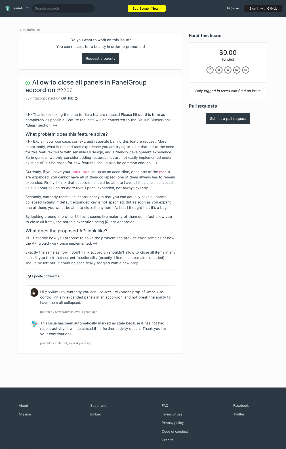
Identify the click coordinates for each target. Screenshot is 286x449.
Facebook (241, 405)
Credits (167, 440)
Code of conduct (175, 431)
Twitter (238, 414)
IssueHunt (20, 8)
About (23, 405)
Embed (95, 414)
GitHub (67, 98)
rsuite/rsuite (31, 30)
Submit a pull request (228, 118)
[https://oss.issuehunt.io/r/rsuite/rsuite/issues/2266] (245, 70)
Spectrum (98, 405)
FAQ (165, 405)
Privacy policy (173, 423)
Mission (25, 414)
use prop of (128, 292)
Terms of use (172, 414)
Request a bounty (101, 58)
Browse (233, 8)
